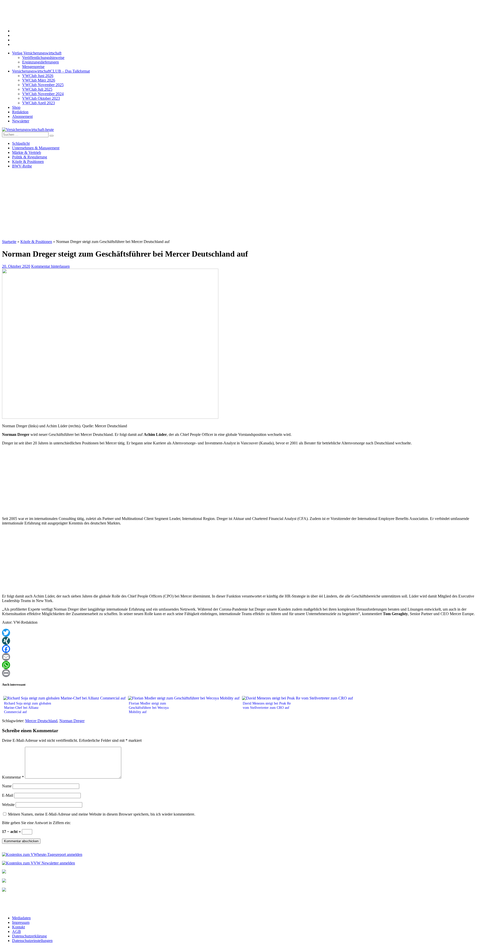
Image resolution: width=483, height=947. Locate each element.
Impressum (20, 922)
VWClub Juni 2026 (37, 76)
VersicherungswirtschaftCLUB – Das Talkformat (51, 71)
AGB (16, 931)
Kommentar (13, 777)
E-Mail (7, 795)
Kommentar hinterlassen (50, 266)
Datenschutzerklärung (29, 936)
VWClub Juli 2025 (37, 89)
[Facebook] (241, 649)
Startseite (9, 241)
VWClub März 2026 (38, 80)
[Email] (241, 657)
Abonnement (22, 116)
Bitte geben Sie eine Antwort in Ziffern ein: (36, 823)
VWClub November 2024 (43, 94)
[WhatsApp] (241, 665)
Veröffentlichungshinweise (43, 57)
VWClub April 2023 (38, 103)
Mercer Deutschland (41, 721)
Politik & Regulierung (29, 157)
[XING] (241, 641)
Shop (16, 107)
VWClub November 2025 (43, 85)
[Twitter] (241, 633)
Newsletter (20, 121)
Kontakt (18, 927)
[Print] (241, 673)
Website (8, 804)
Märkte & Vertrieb (26, 152)
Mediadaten (21, 918)
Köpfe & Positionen (28, 161)
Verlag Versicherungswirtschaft (36, 53)
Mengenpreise (33, 66)
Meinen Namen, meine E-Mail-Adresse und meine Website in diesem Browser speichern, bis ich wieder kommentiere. (101, 814)
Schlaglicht (21, 143)
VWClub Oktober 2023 (41, 98)
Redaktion (20, 112)
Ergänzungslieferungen (40, 62)
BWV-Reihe (22, 166)
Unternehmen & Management (35, 148)
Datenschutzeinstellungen (32, 940)
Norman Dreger (72, 721)
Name (7, 786)
